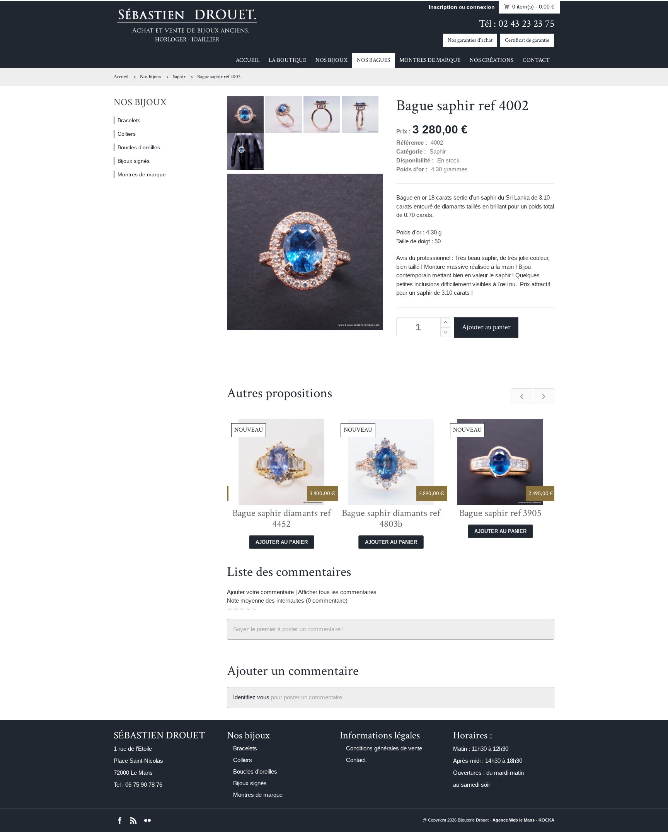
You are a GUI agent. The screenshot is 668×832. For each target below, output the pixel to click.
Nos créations (491, 60)
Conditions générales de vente (384, 748)
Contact (536, 60)
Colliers (127, 134)
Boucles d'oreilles (139, 147)
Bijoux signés (134, 161)
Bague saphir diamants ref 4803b (391, 518)
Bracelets (129, 120)
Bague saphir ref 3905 (500, 513)
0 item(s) (533, 6)
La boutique (287, 60)
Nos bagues (373, 60)
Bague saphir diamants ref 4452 (281, 518)
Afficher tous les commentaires (337, 592)
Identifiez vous (251, 697)
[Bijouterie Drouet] (187, 25)
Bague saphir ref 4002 (218, 76)
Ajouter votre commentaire (260, 592)
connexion (481, 7)
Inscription (443, 7)
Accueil (247, 60)
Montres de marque (429, 60)
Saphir (179, 76)
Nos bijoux (331, 60)
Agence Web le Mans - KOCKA (523, 820)
